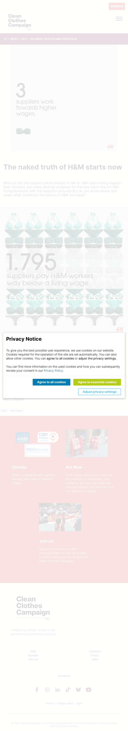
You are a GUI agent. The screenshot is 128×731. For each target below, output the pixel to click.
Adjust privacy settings (99, 391)
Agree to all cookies (51, 382)
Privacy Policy (53, 370)
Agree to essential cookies (97, 382)
